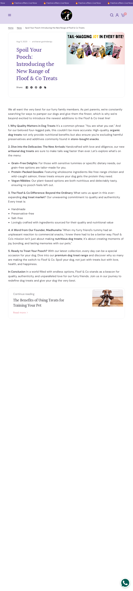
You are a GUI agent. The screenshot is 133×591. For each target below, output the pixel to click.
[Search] (112, 15)
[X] (31, 87)
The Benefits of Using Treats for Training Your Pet (38, 303)
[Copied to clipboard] (45, 87)
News (19, 28)
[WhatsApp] (40, 87)
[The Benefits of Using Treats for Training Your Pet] (107, 303)
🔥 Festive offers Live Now (23, 3)
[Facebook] (27, 87)
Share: (19, 87)
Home (10, 28)
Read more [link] (19, 312)
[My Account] (117, 15)
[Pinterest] (36, 87)
